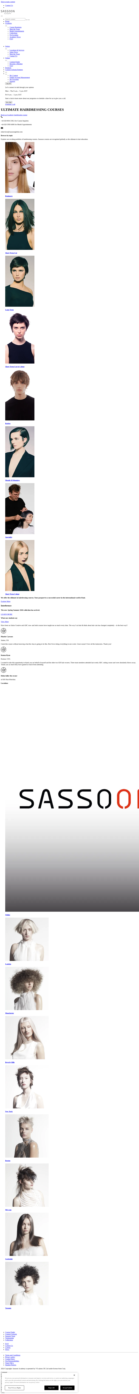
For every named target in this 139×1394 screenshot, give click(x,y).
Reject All (51, 1388)
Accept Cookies (67, 1388)
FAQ (11, 39)
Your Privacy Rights (14, 1388)
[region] (40, 1382)
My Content (14, 75)
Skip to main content (8, 2)
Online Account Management (20, 77)
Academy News (15, 37)
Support (12, 81)
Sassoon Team (10, 1336)
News (7, 1349)
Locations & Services (17, 50)
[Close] (74, 1375)
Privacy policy (10, 1357)
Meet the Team (15, 29)
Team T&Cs (9, 1363)
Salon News (14, 52)
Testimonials (9, 1338)
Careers (7, 1348)
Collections (13, 33)
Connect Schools (11, 1334)
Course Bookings (16, 27)
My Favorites (14, 79)
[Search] (29, 19)
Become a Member (16, 64)
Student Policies (10, 1365)
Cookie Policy (10, 1359)
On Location (14, 35)
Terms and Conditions (12, 1355)
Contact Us (9, 5)
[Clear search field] (26, 19)
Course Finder (10, 1332)
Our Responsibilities (12, 1361)
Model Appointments (17, 31)
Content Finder (15, 62)
